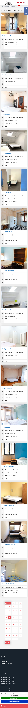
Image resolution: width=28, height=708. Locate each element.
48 (20, 635)
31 (13, 624)
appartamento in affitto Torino (8, 677)
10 (9, 610)
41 (13, 632)
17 (16, 614)
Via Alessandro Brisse (8, 270)
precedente (8, 603)
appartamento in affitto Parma (8, 690)
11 (13, 610)
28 (20, 621)
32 (16, 624)
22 (16, 617)
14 (6, 614)
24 (6, 621)
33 (20, 624)
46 (13, 635)
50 (9, 639)
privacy (2, 660)
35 (9, 628)
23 (20, 617)
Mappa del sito (4, 661)
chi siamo (3, 656)
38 (20, 628)
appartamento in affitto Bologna (8, 681)
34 (6, 628)
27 (16, 621)
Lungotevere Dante (7, 388)
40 (9, 632)
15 (9, 614)
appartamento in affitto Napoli (8, 687)
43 (20, 632)
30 (9, 624)
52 (16, 639)
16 (13, 614)
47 (16, 635)
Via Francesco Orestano (8, 36)
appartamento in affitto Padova (8, 689)
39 (6, 632)
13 (20, 610)
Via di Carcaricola (6, 75)
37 (16, 628)
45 (9, 635)
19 (6, 617)
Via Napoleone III (6, 349)
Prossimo (7, 642)
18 (20, 614)
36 (13, 628)
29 (6, 624)
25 (9, 621)
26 (13, 621)
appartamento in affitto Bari (7, 679)
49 (6, 639)
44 (6, 635)
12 (16, 610)
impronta (3, 658)
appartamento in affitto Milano (8, 685)
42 (16, 632)
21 (13, 617)
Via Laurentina (6, 114)
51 (13, 639)
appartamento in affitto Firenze (8, 683)
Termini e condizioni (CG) (6, 663)
